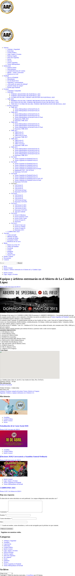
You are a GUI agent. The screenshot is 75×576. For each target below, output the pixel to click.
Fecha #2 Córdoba (20, 226)
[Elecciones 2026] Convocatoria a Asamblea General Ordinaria (23, 457)
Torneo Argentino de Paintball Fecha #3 (26, 167)
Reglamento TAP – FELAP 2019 (24, 170)
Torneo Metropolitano (13, 64)
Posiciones (18, 221)
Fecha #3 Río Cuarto (21, 218)
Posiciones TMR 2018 (21, 129)
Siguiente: (17, 393)
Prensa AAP (3, 287)
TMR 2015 (14, 147)
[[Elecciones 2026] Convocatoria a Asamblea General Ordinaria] (13, 446)
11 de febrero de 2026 (13, 491)
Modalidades (11, 79)
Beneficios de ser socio (14, 241)
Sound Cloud (11, 255)
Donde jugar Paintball (13, 87)
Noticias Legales (12, 56)
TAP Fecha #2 (19, 187)
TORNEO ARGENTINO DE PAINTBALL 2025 (25, 94)
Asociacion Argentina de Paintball (30, 21)
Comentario (4, 512)
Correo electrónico (6, 518)
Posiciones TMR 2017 (21, 137)
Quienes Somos (11, 67)
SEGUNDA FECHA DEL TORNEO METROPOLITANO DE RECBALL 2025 (35, 102)
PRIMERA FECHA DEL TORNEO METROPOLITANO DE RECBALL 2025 (34, 100)
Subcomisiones (11, 69)
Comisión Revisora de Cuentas (16, 71)
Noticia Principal (8, 552)
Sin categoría (7, 557)
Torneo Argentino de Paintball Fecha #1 (26, 158)
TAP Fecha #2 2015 (20, 206)
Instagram (10, 251)
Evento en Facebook (6, 385)
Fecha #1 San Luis (20, 225)
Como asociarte (11, 235)
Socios (9, 59)
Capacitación (7, 544)
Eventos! (6, 89)
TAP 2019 (14, 162)
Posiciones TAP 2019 (21, 172)
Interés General (8, 273)
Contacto (6, 260)
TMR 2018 (14, 122)
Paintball (6, 76)
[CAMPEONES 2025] (13, 476)
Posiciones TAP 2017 (21, 192)
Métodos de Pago (12, 236)
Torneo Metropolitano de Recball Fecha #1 (27, 109)
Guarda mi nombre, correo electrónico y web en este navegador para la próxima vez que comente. (30, 525)
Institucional (7, 66)
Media (5, 243)
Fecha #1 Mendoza (20, 215)
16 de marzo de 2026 (13, 460)
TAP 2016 (14, 193)
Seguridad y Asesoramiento (15, 82)
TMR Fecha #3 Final (21, 135)
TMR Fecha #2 (19, 134)
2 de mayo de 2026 (13, 429)
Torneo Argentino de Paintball (60, 317)
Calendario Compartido (14, 91)
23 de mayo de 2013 (13, 287)
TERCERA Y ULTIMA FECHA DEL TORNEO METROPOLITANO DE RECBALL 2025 (38, 104)
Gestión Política (11, 52)
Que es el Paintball (12, 77)
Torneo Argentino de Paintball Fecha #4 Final (28, 168)
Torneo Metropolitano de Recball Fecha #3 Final (29, 117)
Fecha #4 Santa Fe (20, 220)
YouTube (10, 253)
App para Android (20, 211)
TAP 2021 (14, 157)
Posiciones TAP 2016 (21, 202)
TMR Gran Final (19, 144)
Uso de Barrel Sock (13, 81)
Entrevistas (10, 51)
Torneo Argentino (12, 62)
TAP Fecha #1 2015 (20, 205)
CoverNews (30, 575)
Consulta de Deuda (12, 238)
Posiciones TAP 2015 (21, 210)
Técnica (9, 61)
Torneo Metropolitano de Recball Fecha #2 (27, 110)
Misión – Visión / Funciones (15, 72)
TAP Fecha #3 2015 (20, 208)
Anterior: (19, 391)
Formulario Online (12, 240)
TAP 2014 (14, 213)
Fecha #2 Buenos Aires (21, 216)
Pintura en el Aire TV (13, 245)
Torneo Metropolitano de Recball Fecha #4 (27, 153)
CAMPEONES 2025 (13, 231)
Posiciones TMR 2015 (21, 155)
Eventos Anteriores (12, 105)
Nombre (3, 515)
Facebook (10, 248)
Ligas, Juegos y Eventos (14, 54)
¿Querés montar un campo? (15, 86)
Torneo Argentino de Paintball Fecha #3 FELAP (29, 178)
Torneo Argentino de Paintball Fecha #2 (26, 160)
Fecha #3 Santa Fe (20, 228)
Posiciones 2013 (19, 230)
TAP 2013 (14, 223)
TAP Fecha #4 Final (20, 190)
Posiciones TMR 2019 (21, 120)
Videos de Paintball (12, 246)
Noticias (6, 47)
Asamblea (6, 417)
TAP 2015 (14, 203)
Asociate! (6, 233)
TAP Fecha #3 (19, 188)
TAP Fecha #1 (19, 185)
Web (1, 522)
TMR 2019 (14, 112)
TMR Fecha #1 (19, 132)
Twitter (9, 250)
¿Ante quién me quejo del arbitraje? (17, 84)
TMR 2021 (14, 107)
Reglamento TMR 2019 (21, 119)
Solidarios (6, 560)
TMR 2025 (10, 99)
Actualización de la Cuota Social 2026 (14, 426)
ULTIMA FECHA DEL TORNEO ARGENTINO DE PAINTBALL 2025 (33, 97)
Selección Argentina (13, 57)
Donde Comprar (8, 256)
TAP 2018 (14, 173)
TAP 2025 (10, 92)
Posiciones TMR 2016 (21, 145)
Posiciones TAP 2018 (21, 182)
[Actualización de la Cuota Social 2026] (13, 414)
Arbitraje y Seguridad (13, 49)
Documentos (7, 258)
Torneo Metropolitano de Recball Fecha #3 (27, 152)
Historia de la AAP (12, 74)
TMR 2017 (14, 130)
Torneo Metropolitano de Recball (13, 484)
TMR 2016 (14, 139)
